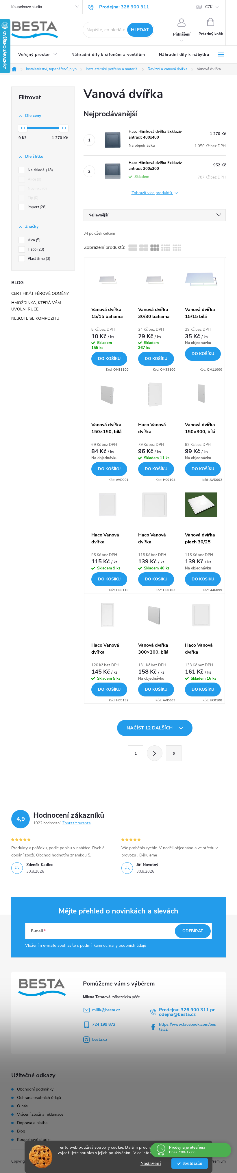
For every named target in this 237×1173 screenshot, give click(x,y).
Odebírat (192, 931)
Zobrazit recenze (76, 823)
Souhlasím (192, 1163)
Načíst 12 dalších (150, 728)
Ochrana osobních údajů (39, 1097)
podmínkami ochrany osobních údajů (113, 945)
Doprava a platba (32, 1123)
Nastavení (150, 1163)
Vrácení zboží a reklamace (40, 1114)
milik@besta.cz (106, 1010)
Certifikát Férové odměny (40, 293)
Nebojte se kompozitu (35, 318)
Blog (21, 1131)
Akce (34, 179)
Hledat (140, 30)
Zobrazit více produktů (152, 193)
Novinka (37, 188)
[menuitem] (37, 55)
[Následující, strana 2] (154, 753)
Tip (32, 198)
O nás (22, 1106)
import (36, 207)
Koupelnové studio (26, 7)
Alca (33, 240)
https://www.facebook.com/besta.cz (187, 1027)
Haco (35, 249)
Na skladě (40, 170)
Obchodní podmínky (35, 1089)
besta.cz (99, 1039)
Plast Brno (38, 258)
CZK (208, 7)
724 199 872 (103, 1024)
